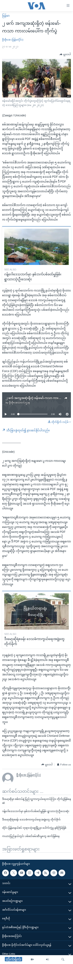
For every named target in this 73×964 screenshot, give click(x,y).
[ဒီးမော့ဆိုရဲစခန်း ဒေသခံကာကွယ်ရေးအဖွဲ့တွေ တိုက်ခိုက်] (36, 611)
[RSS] (45, 872)
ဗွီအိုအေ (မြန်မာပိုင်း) (12, 39)
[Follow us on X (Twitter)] (13, 872)
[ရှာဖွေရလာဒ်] (63, 959)
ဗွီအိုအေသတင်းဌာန (19, 402)
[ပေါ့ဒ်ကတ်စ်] (53, 872)
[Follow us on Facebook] (5, 872)
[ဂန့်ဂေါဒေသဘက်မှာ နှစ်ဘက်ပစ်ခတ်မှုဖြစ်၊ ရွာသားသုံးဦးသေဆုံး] (36, 247)
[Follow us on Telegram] (37, 872)
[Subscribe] (61, 872)
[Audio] (47, 959)
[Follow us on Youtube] (21, 872)
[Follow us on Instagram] (29, 872)
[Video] (32, 959)
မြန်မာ (6, 15)
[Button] (65, 54)
